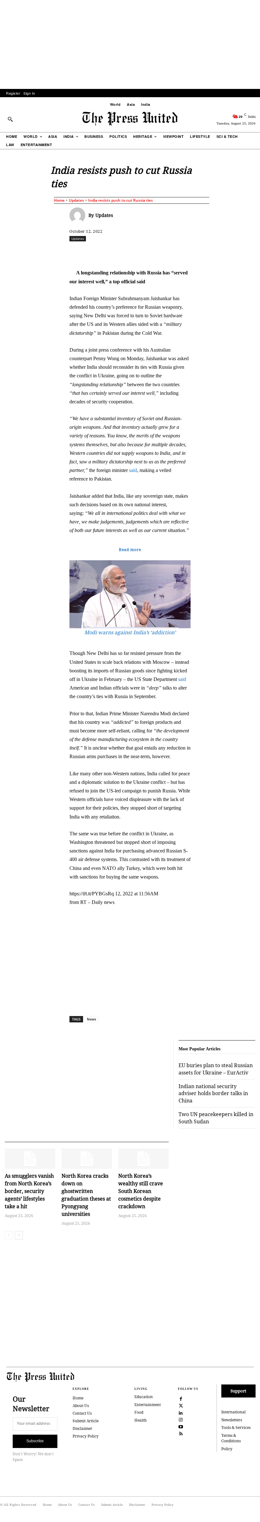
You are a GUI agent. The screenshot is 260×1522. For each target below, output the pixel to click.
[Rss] (181, 1433)
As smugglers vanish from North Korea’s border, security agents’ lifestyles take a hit (29, 1191)
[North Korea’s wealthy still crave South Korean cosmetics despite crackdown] (143, 1158)
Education (143, 1396)
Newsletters (231, 1420)
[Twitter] (181, 1405)
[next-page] (19, 1235)
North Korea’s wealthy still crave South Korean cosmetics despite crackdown (140, 1191)
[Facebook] (114, 252)
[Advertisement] (130, 44)
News (91, 1019)
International (233, 1412)
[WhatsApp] (158, 252)
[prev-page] (9, 1235)
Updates (76, 200)
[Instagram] (181, 1419)
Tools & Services (235, 1427)
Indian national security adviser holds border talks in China (213, 1093)
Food (138, 1412)
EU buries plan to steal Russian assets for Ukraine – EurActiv (216, 1069)
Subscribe (35, 1441)
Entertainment (147, 1404)
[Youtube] (181, 1426)
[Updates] (78, 215)
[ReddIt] (143, 252)
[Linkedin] (172, 252)
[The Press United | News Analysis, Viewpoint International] (130, 119)
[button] (10, 119)
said (133, 470)
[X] (128, 252)
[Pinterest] (187, 252)
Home (59, 200)
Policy (226, 1448)
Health (140, 1420)
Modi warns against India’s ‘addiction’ (130, 632)
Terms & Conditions (231, 1438)
